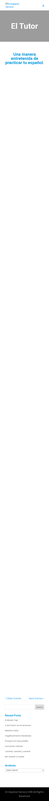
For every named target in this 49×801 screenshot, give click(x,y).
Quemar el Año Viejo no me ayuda (23, 638)
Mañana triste (12, 730)
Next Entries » (36, 698)
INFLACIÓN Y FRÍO (20, 487)
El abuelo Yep (11, 720)
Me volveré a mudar (14, 756)
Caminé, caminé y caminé (17, 751)
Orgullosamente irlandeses (18, 735)
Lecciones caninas (14, 746)
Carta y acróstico (19, 557)
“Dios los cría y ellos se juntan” (23, 245)
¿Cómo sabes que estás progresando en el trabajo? (23, 413)
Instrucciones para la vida (24, 169)
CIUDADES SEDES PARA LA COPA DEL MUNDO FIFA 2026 (23, 328)
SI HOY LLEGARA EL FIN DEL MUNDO (23, 93)
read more (14, 149)
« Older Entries (13, 698)
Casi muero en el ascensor (18, 725)
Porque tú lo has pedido (16, 741)
